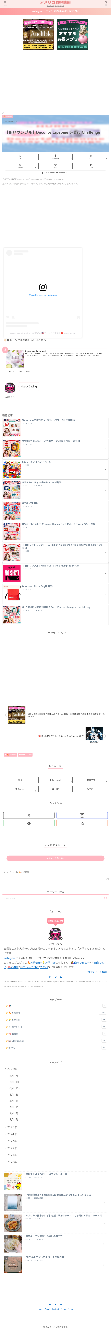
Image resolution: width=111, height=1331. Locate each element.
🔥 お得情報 (11, 754)
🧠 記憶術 (56, 1033)
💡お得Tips (48, 963)
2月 (13, 1113)
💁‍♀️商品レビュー (80, 963)
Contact (55, 1309)
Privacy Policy (67, 1309)
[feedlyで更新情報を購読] (28, 823)
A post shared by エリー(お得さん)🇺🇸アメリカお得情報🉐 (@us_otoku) (42, 333)
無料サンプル (26, 754)
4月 (14, 1101)
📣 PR (56, 1005)
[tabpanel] (38, 34)
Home (40, 1309)
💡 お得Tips (56, 1019)
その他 (44, 967)
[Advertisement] (55, 78)
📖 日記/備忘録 (56, 1040)
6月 (14, 1088)
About (47, 1309)
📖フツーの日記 (29, 967)
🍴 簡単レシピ (56, 1026)
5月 (13, 1094)
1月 (13, 1119)
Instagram (9, 958)
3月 (14, 1107)
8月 (13, 1076)
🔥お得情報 (34, 963)
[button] (91, 166)
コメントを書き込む (55, 858)
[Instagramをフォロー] (82, 815)
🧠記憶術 (13, 967)
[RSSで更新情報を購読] (82, 823)
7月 (14, 1082)
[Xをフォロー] (28, 815)
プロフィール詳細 (97, 972)
